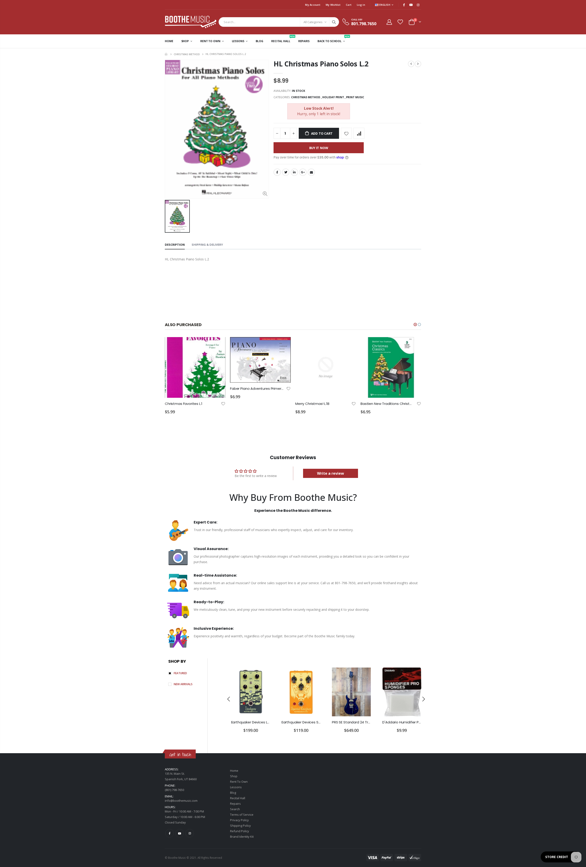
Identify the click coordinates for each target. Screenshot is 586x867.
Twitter (285, 172)
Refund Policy (239, 831)
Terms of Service (241, 814)
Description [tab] (175, 245)
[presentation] (228, 698)
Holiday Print (333, 97)
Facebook (277, 172)
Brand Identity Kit (242, 836)
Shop (233, 776)
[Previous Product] (411, 64)
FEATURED (180, 673)
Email (311, 172)
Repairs (235, 804)
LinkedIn (294, 172)
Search (334, 22)
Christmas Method (187, 54)
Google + (303, 172)
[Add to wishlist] (346, 133)
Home (166, 54)
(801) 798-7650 (174, 790)
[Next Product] (418, 64)
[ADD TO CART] (218, 345)
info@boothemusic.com (181, 801)
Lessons (236, 787)
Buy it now (318, 148)
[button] (415, 324)
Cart (348, 4)
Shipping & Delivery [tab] (207, 245)
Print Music (355, 97)
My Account (312, 4)
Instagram (189, 833)
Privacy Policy (239, 820)
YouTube (179, 833)
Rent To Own (239, 782)
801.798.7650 (363, 23)
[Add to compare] (358, 133)
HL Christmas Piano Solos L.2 (321, 63)
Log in (361, 4)
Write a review (330, 473)
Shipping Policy (240, 825)
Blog (233, 793)
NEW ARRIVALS (183, 684)
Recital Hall (237, 798)
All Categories (313, 22)
